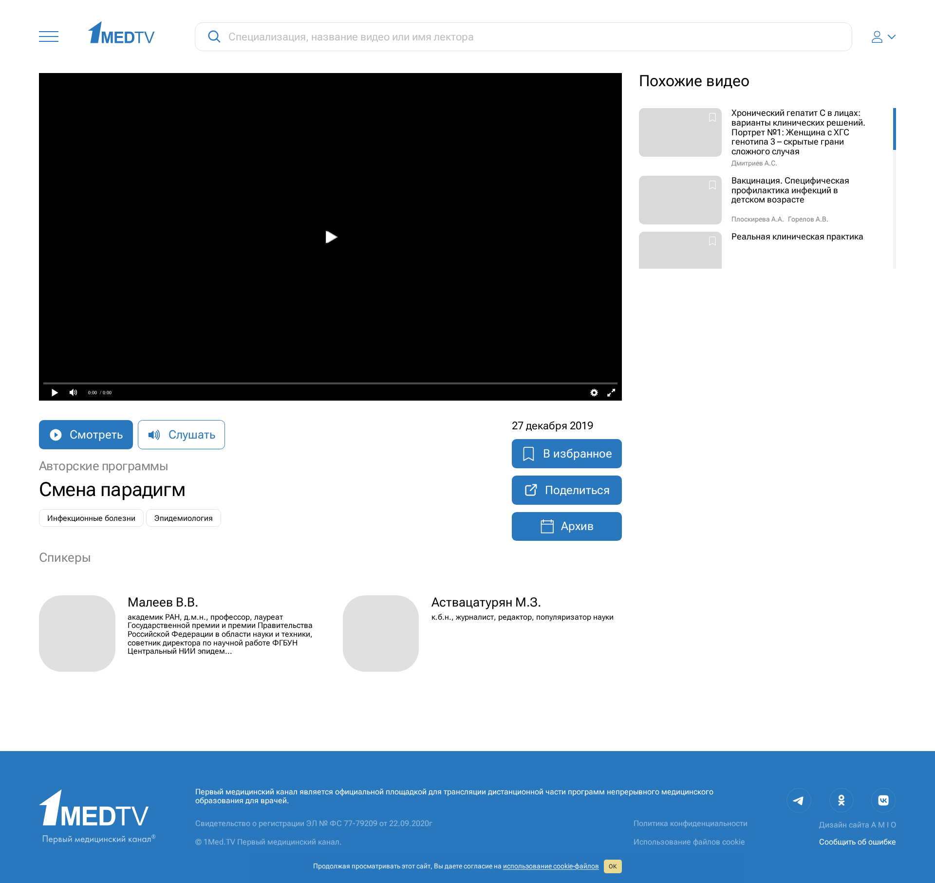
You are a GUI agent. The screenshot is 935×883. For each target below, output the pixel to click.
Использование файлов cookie (689, 841)
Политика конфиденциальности (691, 823)
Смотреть (96, 435)
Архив (577, 526)
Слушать (191, 435)
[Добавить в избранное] (712, 118)
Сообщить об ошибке (857, 841)
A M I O (883, 824)
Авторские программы (103, 466)
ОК (613, 866)
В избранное (577, 453)
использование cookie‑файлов (551, 866)
